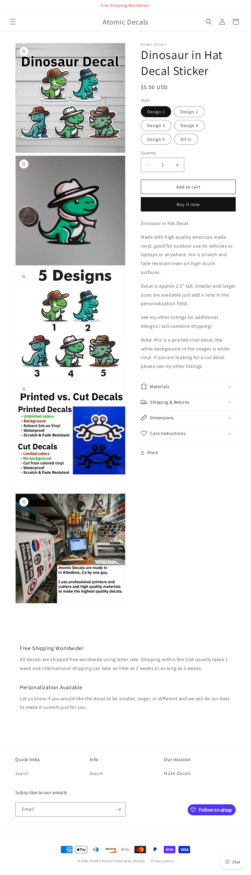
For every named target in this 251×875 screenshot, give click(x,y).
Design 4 (189, 125)
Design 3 (156, 125)
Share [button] (152, 452)
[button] (13, 21)
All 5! (186, 139)
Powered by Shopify (129, 861)
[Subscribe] (118, 809)
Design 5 (156, 139)
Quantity (148, 152)
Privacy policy (162, 861)
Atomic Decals (101, 861)
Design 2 (189, 111)
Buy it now (188, 204)
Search (22, 773)
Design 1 (156, 111)
